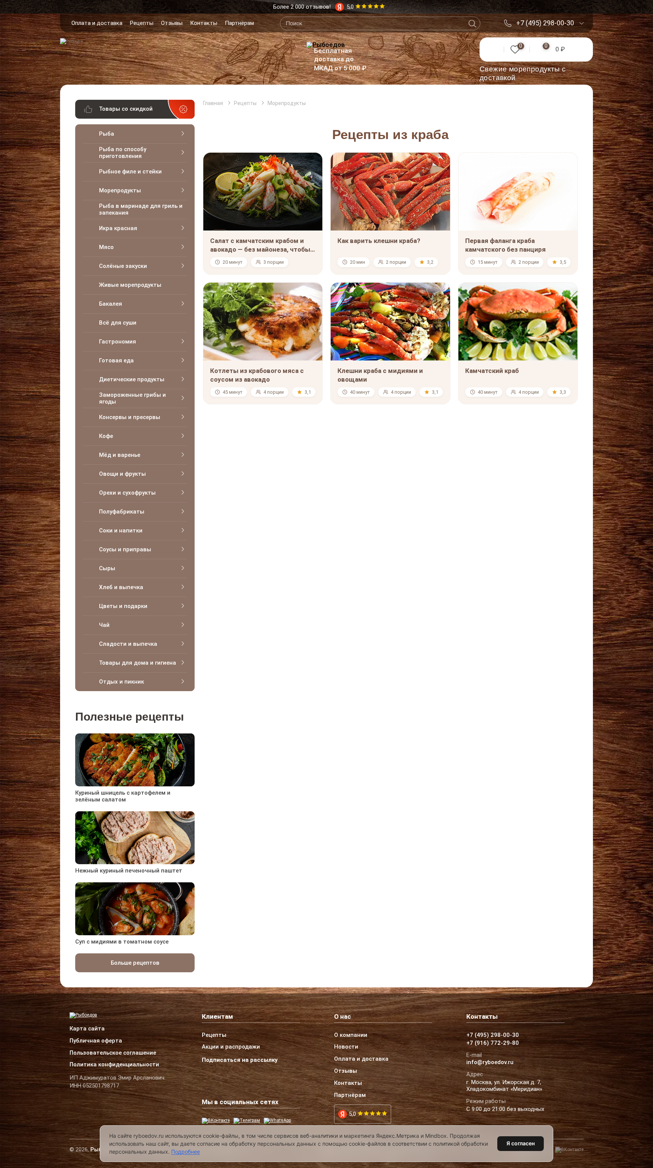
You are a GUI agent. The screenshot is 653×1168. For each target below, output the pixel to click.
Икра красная (118, 228)
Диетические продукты (131, 379)
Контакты (203, 23)
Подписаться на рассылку (240, 1060)
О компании (350, 1035)
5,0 (352, 1114)
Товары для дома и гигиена (137, 662)
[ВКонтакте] (216, 1121)
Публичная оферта (96, 1041)
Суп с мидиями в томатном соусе (122, 941)
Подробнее (185, 1151)
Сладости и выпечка (128, 643)
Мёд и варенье (119, 455)
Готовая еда (116, 360)
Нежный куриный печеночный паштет (128, 870)
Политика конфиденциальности (114, 1065)
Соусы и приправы (125, 549)
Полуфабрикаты (121, 511)
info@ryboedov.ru (490, 1063)
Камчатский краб (492, 370)
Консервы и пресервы (129, 417)
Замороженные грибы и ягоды (132, 398)
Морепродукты (120, 190)
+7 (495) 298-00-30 (545, 23)
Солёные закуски (123, 266)
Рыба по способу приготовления (122, 152)
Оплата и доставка (96, 23)
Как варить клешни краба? (378, 240)
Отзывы (172, 23)
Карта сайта (87, 1029)
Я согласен (520, 1143)
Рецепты (141, 23)
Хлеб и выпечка (121, 587)
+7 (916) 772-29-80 (492, 1043)
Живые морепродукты (130, 285)
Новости (346, 1047)
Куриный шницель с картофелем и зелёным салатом (122, 796)
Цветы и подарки (123, 606)
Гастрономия (117, 341)
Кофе (106, 436)
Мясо (106, 247)
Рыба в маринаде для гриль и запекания (141, 209)
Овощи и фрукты (122, 473)
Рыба (106, 133)
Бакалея (110, 303)
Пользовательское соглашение (113, 1053)
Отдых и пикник (121, 681)
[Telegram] (247, 1121)
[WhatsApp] (277, 1121)
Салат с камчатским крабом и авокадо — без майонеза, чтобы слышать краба (260, 249)
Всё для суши (117, 322)
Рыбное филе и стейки (130, 171)
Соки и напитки (120, 530)
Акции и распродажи (231, 1047)
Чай (104, 625)
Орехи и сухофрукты (127, 492)
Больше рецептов (135, 962)
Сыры (107, 568)
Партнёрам (239, 23)
